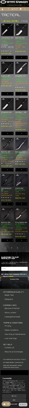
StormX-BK (6, 222)
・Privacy (7, 326)
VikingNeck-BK (7, 38)
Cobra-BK (19, 188)
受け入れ (14, 396)
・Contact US (8, 347)
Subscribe (14, 279)
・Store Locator (9, 312)
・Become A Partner (11, 308)
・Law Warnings (10, 338)
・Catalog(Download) (11, 317)
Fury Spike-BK (21, 222)
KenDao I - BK (21, 112)
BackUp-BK (20, 38)
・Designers (8, 299)
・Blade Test (8, 295)
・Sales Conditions (10, 330)
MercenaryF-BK (6, 189)
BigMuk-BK (5, 76)
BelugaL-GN (20, 152)
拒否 (14, 400)
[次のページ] (23, 248)
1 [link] (5, 248)
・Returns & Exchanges (13, 352)
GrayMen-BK (6, 112)
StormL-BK (6, 152)
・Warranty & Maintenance (14, 334)
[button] (25, 9)
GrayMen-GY (20, 76)
